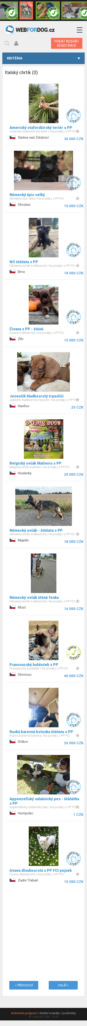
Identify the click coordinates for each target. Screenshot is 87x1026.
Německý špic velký (27, 195)
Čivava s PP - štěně (26, 329)
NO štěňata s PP (24, 262)
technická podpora (24, 1013)
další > (63, 985)
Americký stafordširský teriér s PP (41, 127)
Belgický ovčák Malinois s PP (35, 463)
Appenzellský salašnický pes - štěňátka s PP (44, 801)
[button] (79, 30)
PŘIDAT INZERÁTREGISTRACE (66, 43)
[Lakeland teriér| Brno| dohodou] (48, 10)
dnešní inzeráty (49, 1013)
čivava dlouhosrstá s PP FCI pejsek (41, 870)
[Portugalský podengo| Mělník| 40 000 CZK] (26, 10)
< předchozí (24, 985)
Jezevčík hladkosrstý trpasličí (37, 396)
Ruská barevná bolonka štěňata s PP (41, 732)
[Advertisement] (43, 931)
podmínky (69, 1013)
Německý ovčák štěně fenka (34, 597)
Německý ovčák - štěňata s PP (36, 530)
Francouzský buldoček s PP (34, 664)
